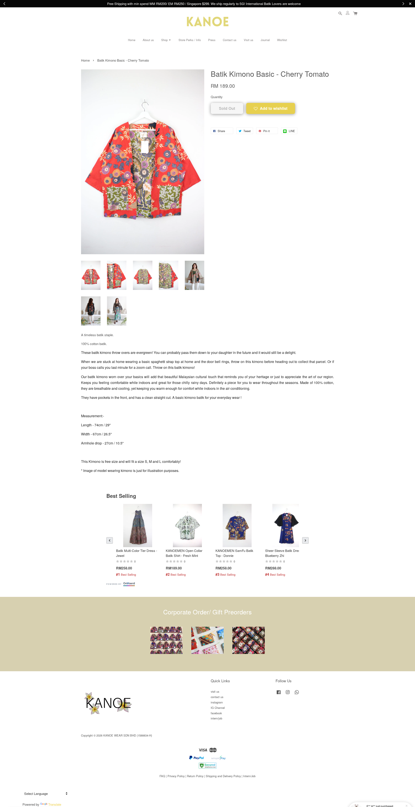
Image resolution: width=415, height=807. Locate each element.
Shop (165, 40)
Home (131, 40)
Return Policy (195, 776)
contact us (217, 697)
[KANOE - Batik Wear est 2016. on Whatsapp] (297, 694)
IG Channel (218, 708)
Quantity (217, 96)
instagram (217, 702)
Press (211, 40)
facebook (216, 713)
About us (148, 40)
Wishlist (282, 40)
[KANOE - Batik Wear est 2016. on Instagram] (288, 694)
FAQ (162, 776)
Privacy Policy (176, 776)
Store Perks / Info (190, 40)
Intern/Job (249, 776)
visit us (215, 691)
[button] (109, 540)
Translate (54, 804)
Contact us (229, 40)
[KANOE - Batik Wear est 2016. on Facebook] (279, 694)
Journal (265, 40)
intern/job (216, 718)
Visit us (248, 40)
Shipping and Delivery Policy (223, 776)
